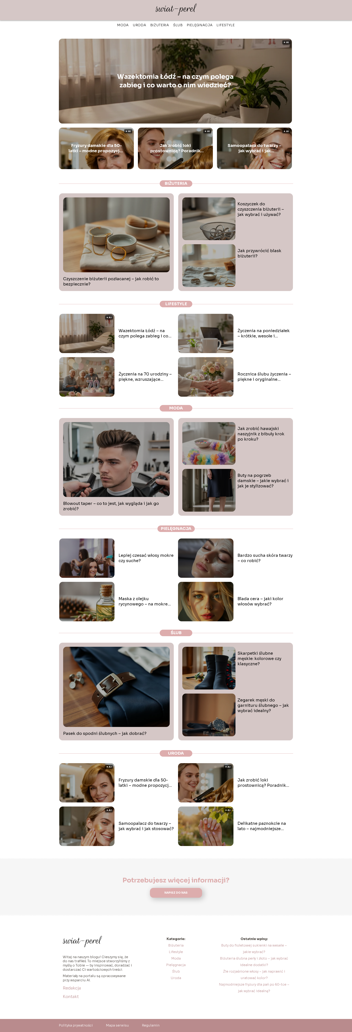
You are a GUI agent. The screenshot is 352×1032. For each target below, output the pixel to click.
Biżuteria (159, 25)
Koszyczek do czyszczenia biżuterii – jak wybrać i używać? (261, 209)
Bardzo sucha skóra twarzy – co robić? (265, 558)
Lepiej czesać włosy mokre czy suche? (146, 558)
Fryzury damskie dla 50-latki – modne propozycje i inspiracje (96, 148)
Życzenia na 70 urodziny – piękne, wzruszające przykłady (145, 377)
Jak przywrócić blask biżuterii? (259, 253)
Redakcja (72, 988)
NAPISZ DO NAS (176, 892)
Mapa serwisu (117, 1025)
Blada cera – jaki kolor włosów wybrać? (260, 601)
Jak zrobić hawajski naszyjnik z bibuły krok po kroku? (261, 434)
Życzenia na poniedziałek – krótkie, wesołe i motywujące (264, 333)
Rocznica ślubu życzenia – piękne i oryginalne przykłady (264, 377)
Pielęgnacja (200, 25)
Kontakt (71, 996)
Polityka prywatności (76, 1025)
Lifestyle (226, 25)
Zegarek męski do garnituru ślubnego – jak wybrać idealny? (263, 705)
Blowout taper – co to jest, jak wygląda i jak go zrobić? (111, 506)
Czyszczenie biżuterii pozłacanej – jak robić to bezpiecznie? (111, 281)
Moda (123, 25)
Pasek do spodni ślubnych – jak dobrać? (104, 733)
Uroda (139, 25)
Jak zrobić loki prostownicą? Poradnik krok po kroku (175, 148)
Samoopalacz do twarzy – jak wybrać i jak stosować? (254, 148)
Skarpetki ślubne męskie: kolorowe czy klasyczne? (259, 658)
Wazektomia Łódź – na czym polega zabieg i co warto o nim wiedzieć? (175, 81)
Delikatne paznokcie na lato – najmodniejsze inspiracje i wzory (262, 826)
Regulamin (151, 1025)
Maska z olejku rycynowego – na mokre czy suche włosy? (143, 601)
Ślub (178, 25)
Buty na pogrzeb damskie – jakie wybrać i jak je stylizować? (263, 481)
